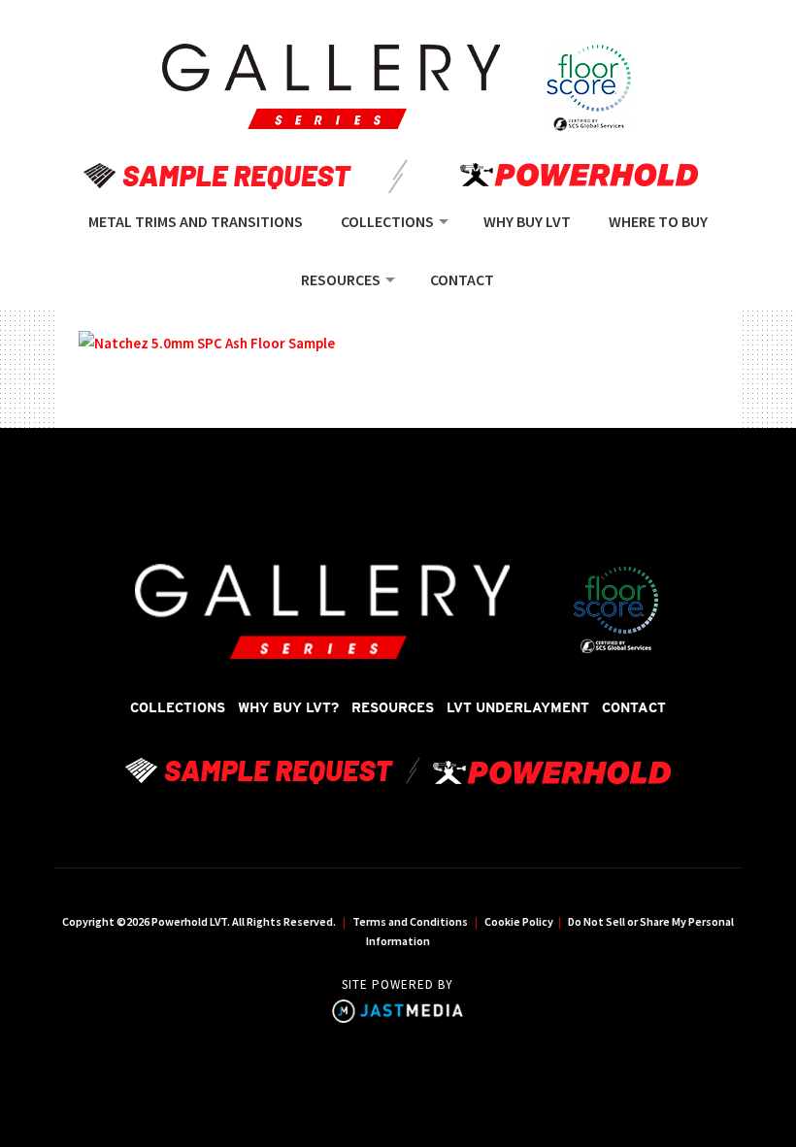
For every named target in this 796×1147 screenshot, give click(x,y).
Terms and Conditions (410, 921)
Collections (177, 707)
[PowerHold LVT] (331, 86)
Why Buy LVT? (288, 707)
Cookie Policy (518, 921)
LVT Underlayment (518, 707)
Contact (634, 707)
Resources (392, 707)
